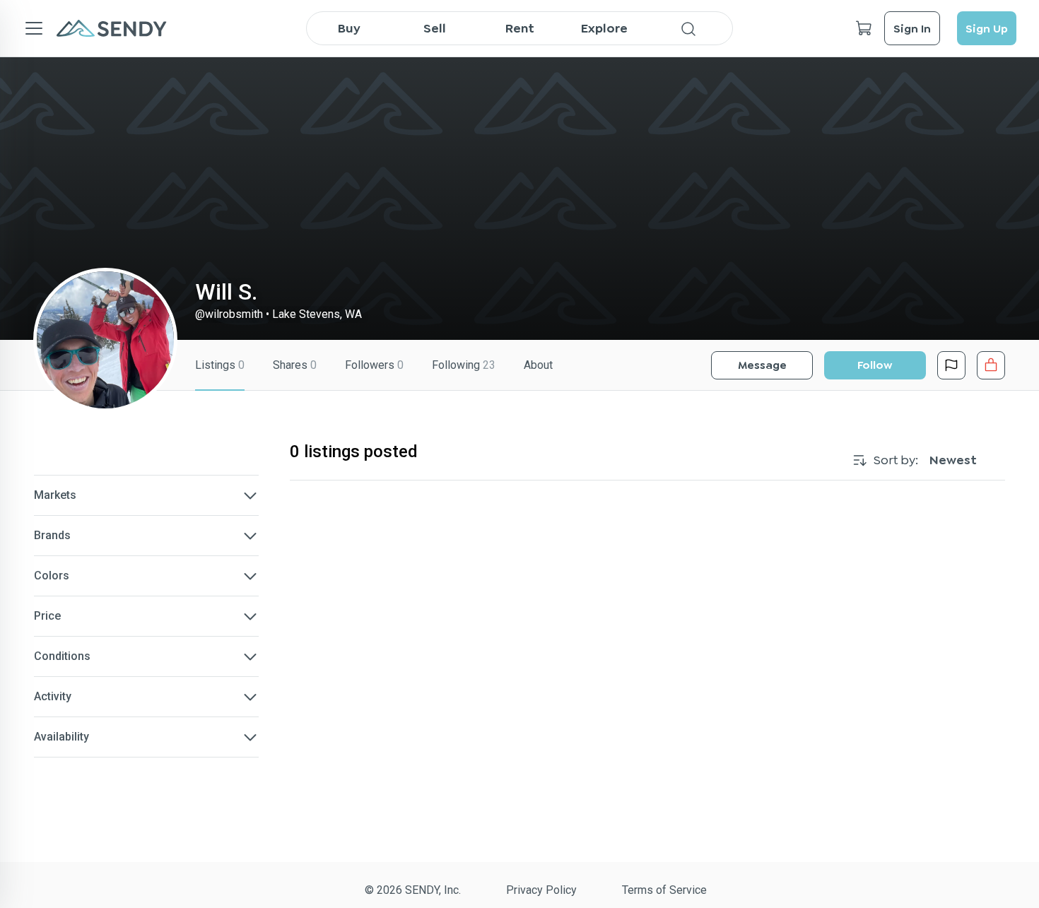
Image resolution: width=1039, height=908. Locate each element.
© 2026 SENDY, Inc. (413, 890)
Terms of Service (664, 890)
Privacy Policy (541, 890)
